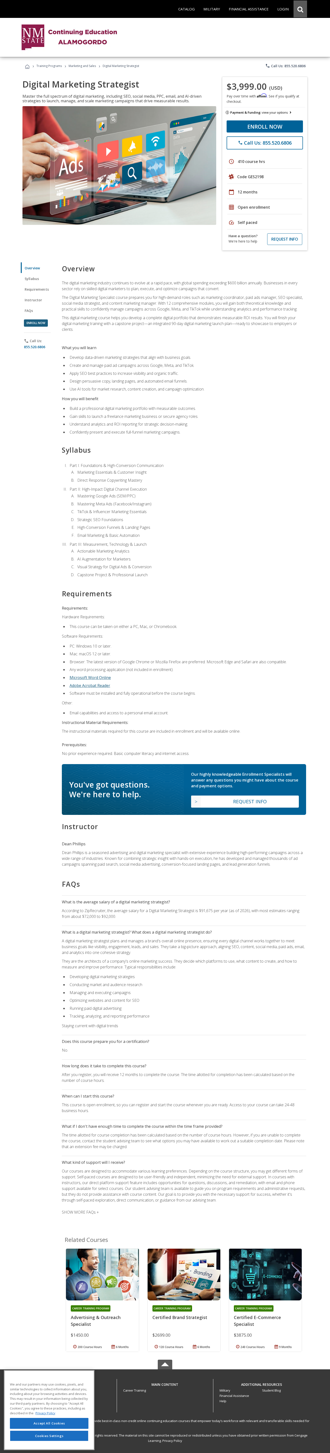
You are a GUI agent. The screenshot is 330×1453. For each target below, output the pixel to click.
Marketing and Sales (82, 66)
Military (225, 1390)
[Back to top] (165, 1383)
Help (223, 1401)
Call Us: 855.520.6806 (285, 65)
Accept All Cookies (49, 1423)
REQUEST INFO (284, 239)
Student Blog (271, 1390)
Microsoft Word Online (90, 677)
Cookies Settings (49, 1435)
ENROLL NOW (264, 126)
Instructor (33, 300)
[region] (49, 1410)
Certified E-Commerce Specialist (257, 1320)
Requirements (37, 289)
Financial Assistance (234, 1396)
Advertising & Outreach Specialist (96, 1320)
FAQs (29, 310)
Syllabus (32, 278)
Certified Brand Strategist (179, 1317)
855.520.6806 (34, 347)
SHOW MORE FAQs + (80, 1212)
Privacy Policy (172, 1440)
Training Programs (49, 66)
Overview (32, 268)
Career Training (134, 1390)
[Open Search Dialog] (300, 8)
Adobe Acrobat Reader (90, 685)
